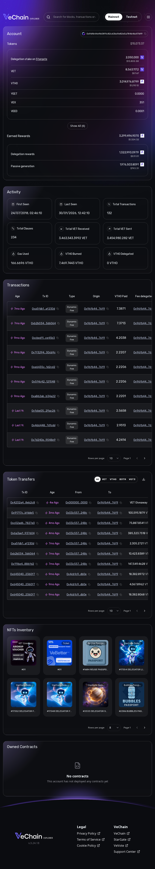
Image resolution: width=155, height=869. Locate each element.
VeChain (120, 833)
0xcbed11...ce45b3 (43, 338)
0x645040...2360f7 (22, 574)
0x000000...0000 (77, 502)
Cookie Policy (86, 845)
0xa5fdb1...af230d (43, 308)
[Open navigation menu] (148, 17)
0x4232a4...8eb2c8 (22, 502)
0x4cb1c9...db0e (77, 574)
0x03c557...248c (76, 512)
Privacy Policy (86, 833)
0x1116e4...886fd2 (22, 564)
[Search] (48, 17)
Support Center (125, 852)
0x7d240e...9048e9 (43, 440)
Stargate (41, 59)
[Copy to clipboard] (145, 34)
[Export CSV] (143, 479)
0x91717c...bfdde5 (22, 512)
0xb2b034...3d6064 (43, 323)
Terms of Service (89, 839)
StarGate (120, 839)
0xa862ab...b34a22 (43, 396)
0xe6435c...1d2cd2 (43, 367)
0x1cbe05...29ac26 (43, 410)
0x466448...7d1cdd (43, 425)
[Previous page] (137, 458)
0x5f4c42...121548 (43, 381)
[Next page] (144, 458)
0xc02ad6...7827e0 (23, 523)
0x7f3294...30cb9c (43, 352)
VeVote (119, 845)
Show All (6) (77, 126)
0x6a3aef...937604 (23, 533)
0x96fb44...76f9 (94, 308)
